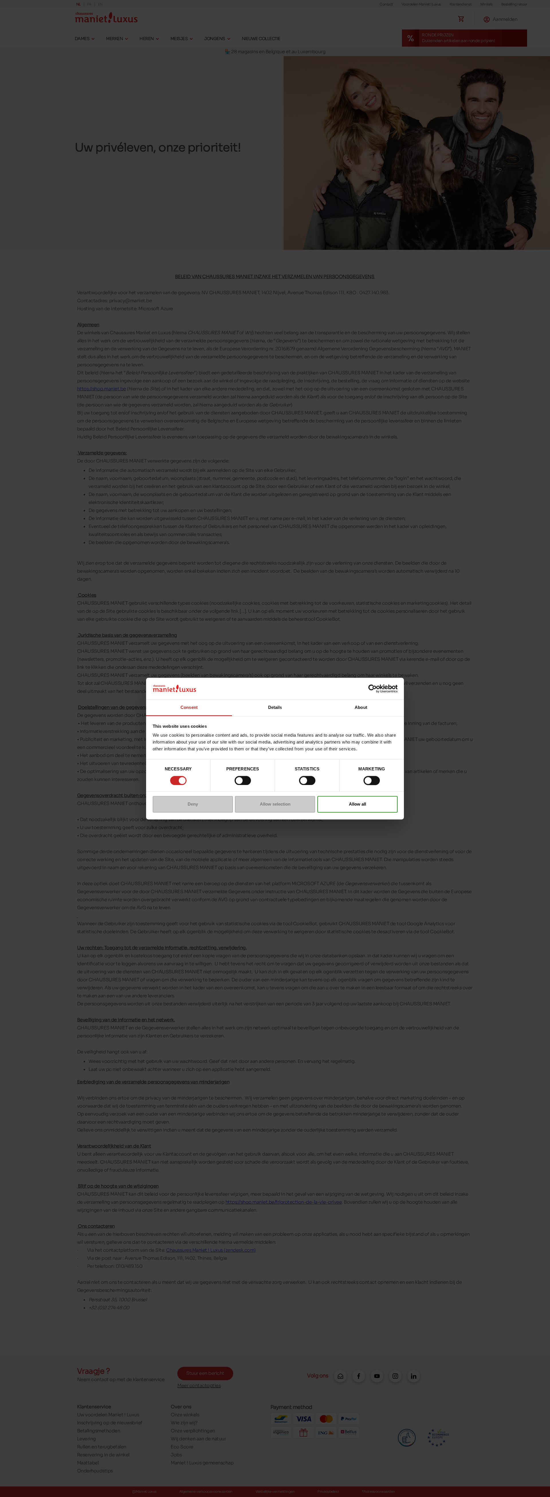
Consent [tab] (189, 707)
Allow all (357, 804)
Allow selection (275, 804)
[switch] (243, 780)
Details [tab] (275, 707)
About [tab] (361, 707)
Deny (193, 804)
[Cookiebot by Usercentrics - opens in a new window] (372, 688)
